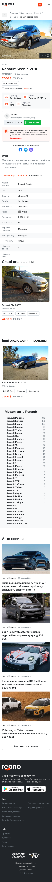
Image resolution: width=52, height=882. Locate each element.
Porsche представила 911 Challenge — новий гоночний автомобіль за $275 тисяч (24, 684)
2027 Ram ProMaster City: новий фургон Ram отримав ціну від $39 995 (22, 635)
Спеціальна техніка (11, 816)
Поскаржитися (16, 138)
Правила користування (26, 866)
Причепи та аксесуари (38, 803)
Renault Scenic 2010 (14, 382)
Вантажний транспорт (12, 807)
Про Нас (6, 833)
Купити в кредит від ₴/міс (19, 88)
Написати (34, 122)
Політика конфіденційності (26, 863)
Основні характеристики (15, 175)
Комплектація (35, 175)
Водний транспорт (36, 807)
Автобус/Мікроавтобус (13, 820)
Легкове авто (8, 803)
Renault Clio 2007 (11, 305)
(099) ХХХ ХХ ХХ (14, 122)
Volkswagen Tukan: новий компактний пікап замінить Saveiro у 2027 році (24, 733)
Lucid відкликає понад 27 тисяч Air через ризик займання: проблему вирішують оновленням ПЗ (23, 586)
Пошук (5, 842)
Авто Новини (9, 578)
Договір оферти (26, 870)
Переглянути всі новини (26, 746)
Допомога (6, 838)
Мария (14, 115)
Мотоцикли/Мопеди (11, 812)
